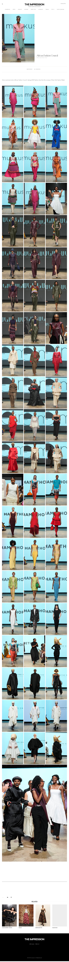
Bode (20, 927)
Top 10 (52, 9)
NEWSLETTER (63, 3)
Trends (47, 9)
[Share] (7, 897)
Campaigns (7, 9)
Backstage (29, 69)
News (14, 9)
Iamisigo (55, 927)
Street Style (33, 9)
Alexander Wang (7, 927)
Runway (26, 9)
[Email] (11, 897)
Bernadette (39, 927)
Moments (40, 9)
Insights (20, 9)
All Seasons (37, 69)
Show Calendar (60, 9)
